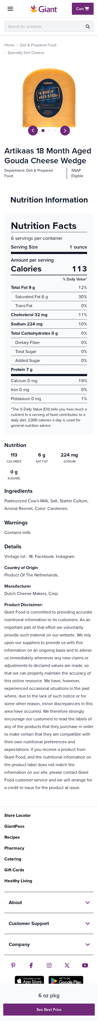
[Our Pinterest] (13, 965)
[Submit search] (87, 26)
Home (9, 45)
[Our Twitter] (67, 965)
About (15, 902)
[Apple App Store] (29, 981)
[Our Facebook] (31, 965)
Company (19, 944)
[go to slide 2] (49, 130)
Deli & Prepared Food (38, 45)
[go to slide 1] (43, 130)
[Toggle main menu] (10, 9)
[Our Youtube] (85, 965)
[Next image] (65, 130)
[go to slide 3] (55, 130)
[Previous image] (32, 130)
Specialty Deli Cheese (26, 52)
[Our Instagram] (49, 965)
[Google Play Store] (65, 981)
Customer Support (29, 923)
